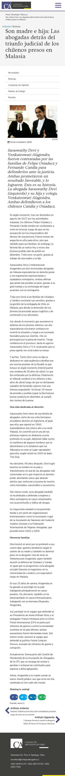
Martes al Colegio (16, 91)
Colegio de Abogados (18, 5)
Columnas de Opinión (18, 85)
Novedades (15, 15)
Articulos (6, 26)
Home (8, 15)
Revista (11, 97)
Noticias (24, 15)
